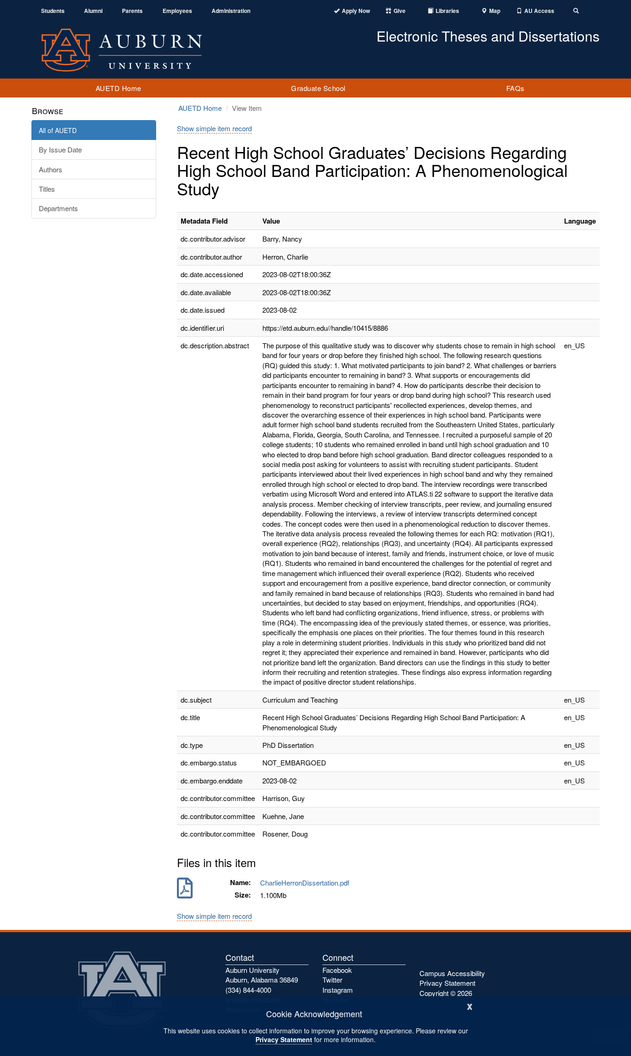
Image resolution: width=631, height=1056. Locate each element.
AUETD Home (118, 88)
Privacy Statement (283, 1039)
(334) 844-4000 (248, 990)
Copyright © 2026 (445, 993)
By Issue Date (60, 149)
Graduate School (318, 88)
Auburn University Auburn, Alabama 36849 (261, 974)
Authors (50, 169)
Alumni (93, 11)
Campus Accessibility (452, 973)
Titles (47, 189)
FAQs (515, 88)
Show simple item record (214, 128)
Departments (58, 208)
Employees (177, 11)
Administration (231, 11)
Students (53, 11)
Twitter (332, 979)
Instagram (337, 990)
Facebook (337, 970)
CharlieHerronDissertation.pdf (306, 882)
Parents (132, 11)
